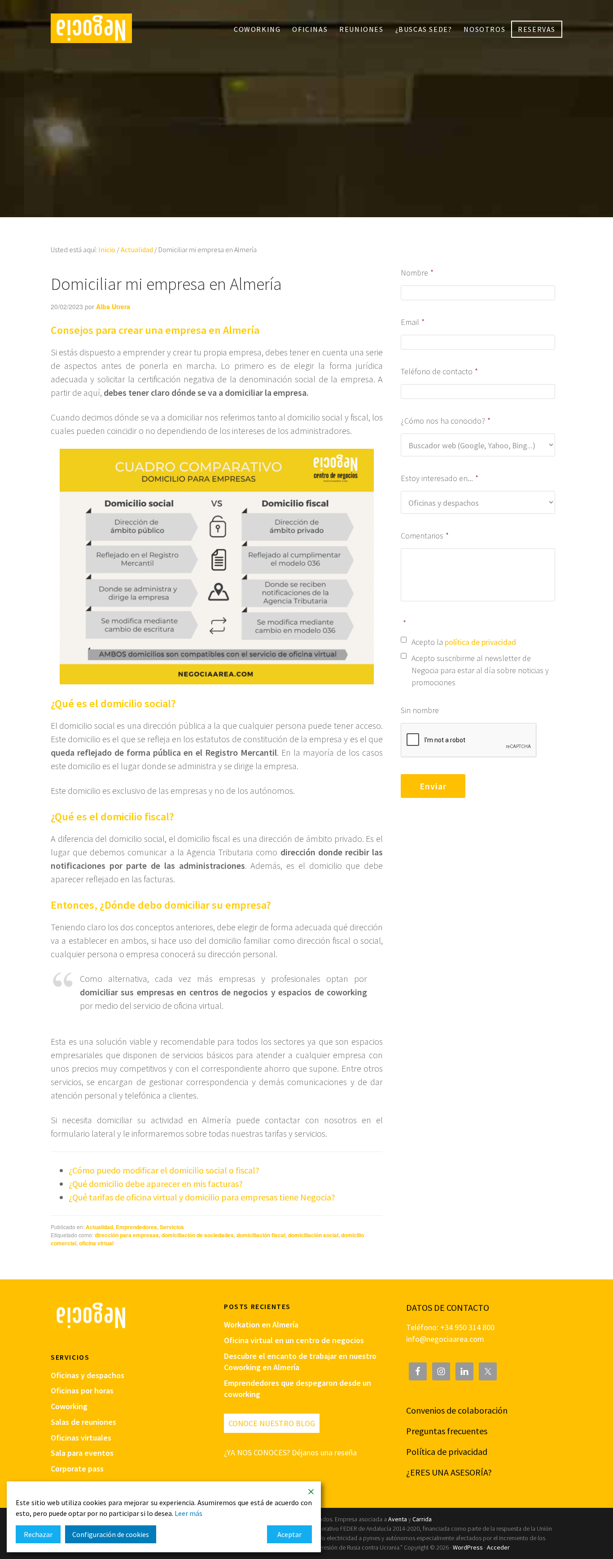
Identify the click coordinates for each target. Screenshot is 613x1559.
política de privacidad (480, 642)
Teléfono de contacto (439, 371)
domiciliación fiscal (260, 1235)
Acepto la (464, 642)
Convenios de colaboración (457, 1410)
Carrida (422, 1519)
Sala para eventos (82, 1453)
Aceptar (289, 1534)
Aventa (397, 1519)
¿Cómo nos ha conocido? (445, 421)
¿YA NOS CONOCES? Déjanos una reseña (290, 1452)
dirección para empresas (127, 1235)
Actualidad (99, 1227)
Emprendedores (136, 1227)
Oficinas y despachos (87, 1375)
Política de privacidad (446, 1451)
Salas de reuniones (83, 1422)
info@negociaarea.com (445, 1339)
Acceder (498, 1547)
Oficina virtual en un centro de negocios (294, 1340)
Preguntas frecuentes (446, 1430)
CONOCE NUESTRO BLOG (271, 1423)
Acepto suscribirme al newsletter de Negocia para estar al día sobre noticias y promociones (480, 670)
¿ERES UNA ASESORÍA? (449, 1472)
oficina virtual (96, 1243)
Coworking (69, 1406)
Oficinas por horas (82, 1390)
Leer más (188, 1513)
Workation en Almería (261, 1324)
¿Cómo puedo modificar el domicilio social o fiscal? (164, 1170)
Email (413, 322)
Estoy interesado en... (439, 478)
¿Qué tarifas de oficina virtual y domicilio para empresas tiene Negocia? (202, 1197)
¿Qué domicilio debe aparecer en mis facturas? (156, 1183)
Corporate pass (77, 1468)
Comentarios (425, 535)
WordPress (468, 1547)
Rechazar (38, 1534)
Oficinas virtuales (81, 1437)
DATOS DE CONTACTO (447, 1307)
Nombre (417, 272)
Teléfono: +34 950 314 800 (450, 1327)
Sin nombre (420, 710)
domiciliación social (313, 1235)
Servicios (172, 1227)
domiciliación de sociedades (198, 1235)
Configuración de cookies (110, 1534)
